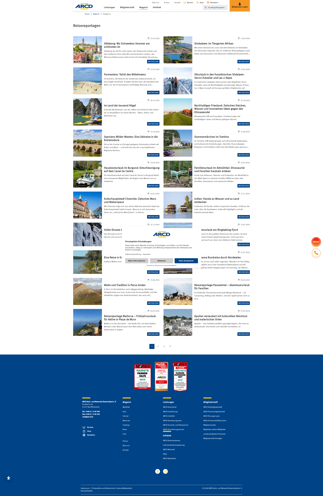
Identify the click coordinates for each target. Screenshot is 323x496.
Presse (166, 3)
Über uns (155, 3)
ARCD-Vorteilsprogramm (172, 421)
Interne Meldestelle (123, 488)
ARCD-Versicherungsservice (173, 429)
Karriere (190, 3)
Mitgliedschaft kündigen (212, 438)
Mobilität (126, 407)
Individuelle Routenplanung (174, 445)
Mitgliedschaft (127, 7)
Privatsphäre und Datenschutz (103, 488)
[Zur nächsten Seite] (170, 346)
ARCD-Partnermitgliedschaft (214, 412)
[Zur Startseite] (84, 6)
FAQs (165, 454)
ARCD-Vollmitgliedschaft (212, 407)
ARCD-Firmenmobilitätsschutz (214, 421)
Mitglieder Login (240, 7)
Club (124, 434)
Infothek (157, 7)
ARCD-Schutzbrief (169, 407)
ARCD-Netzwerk (169, 449)
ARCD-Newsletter (169, 458)
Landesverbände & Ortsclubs (214, 434)
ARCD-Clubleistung (170, 412)
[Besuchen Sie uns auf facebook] (157, 471)
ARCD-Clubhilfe (169, 416)
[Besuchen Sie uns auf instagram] (165, 471)
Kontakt (177, 3)
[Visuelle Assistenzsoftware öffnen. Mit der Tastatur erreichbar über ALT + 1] (8, 478)
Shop (202, 3)
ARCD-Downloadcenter (171, 440)
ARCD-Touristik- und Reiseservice (175, 425)
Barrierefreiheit (86, 491)
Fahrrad (125, 416)
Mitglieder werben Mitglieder (214, 429)
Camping (126, 425)
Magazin (143, 7)
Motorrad (126, 421)
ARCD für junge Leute (211, 416)
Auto (124, 412)
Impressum (85, 488)
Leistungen (109, 7)
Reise (125, 429)
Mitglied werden (209, 425)
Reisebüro (214, 3)
